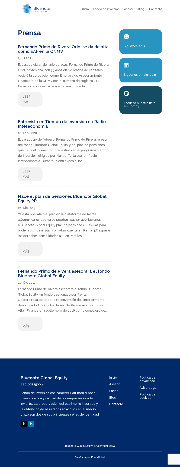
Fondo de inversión (106, 9)
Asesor (128, 9)
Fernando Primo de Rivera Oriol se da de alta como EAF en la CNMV (63, 49)
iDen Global (98, 457)
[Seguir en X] (24, 424)
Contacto (155, 9)
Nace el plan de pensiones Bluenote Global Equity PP (62, 198)
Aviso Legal (148, 387)
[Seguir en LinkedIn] (31, 424)
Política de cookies (148, 396)
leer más (26, 99)
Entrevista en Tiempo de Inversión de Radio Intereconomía (62, 124)
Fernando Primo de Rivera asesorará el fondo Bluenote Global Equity (64, 273)
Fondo (113, 391)
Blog (141, 9)
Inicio (85, 9)
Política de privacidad (148, 379)
